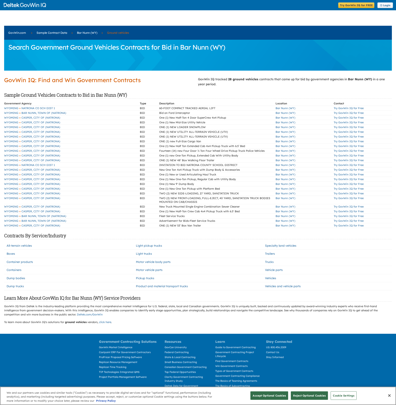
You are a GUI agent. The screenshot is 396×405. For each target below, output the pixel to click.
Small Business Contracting (181, 362)
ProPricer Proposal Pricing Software (120, 357)
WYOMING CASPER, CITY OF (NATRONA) (32, 117)
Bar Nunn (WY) (87, 33)
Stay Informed (275, 357)
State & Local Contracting (180, 357)
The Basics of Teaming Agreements (236, 380)
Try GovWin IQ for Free (349, 108)
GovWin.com (17, 33)
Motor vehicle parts (149, 270)
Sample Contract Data (52, 33)
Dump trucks (15, 286)
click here (105, 322)
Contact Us (272, 352)
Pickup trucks (145, 278)
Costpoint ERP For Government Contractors (125, 352)
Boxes (11, 254)
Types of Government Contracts (234, 370)
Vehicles (270, 278)
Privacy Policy (106, 400)
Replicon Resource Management (118, 362)
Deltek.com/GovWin (90, 314)
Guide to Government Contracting (235, 347)
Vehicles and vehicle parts (283, 286)
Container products (20, 262)
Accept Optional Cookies (269, 395)
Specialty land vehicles (280, 245)
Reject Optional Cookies (309, 395)
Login (386, 5)
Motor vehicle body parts (153, 262)
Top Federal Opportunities (180, 371)
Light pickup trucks (149, 245)
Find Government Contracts (231, 361)
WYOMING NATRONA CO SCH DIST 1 (29, 108)
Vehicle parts (274, 270)
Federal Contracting (177, 352)
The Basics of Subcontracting (232, 385)
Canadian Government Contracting (186, 367)
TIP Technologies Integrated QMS (119, 371)
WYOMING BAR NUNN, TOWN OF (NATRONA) (35, 112)
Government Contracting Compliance (237, 375)
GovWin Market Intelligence (115, 347)
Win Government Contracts (231, 366)
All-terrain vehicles (19, 245)
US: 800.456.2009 (276, 347)
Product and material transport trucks (162, 286)
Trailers (270, 254)
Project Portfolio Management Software (123, 376)
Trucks (269, 262)
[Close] (389, 395)
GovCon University (176, 347)
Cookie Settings (343, 395)
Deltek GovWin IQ (169, 5)
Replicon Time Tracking (112, 367)
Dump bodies (16, 278)
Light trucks (144, 254)
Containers (14, 270)
